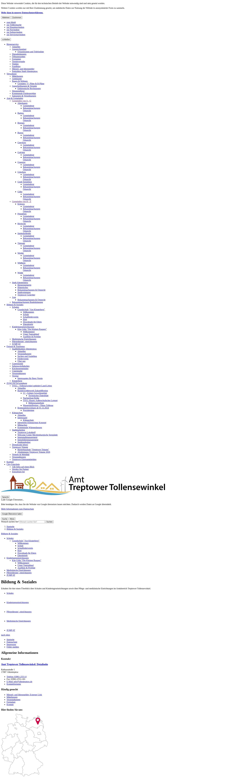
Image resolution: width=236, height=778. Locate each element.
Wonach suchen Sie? (10, 521)
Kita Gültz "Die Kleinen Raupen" (26, 560)
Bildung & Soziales (15, 529)
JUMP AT (11, 575)
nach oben (5, 635)
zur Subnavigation (14, 32)
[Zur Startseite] (83, 494)
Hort (19, 550)
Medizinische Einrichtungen (19, 570)
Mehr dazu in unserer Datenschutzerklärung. (22, 12)
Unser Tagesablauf (25, 565)
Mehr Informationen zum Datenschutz (17, 509)
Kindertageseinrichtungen (18, 558)
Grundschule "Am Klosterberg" (25, 541)
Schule (20, 546)
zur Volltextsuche (14, 25)
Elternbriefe (22, 555)
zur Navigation (13, 30)
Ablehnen (6, 18)
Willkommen (23, 543)
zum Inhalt (11, 22)
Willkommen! (23, 563)
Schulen (10, 538)
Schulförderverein (25, 548)
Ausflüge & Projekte (26, 568)
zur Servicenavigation (16, 34)
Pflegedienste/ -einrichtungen (19, 573)
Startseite (10, 526)
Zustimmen (16, 18)
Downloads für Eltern (26, 553)
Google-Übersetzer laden (12, 514)
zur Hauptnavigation (15, 27)
